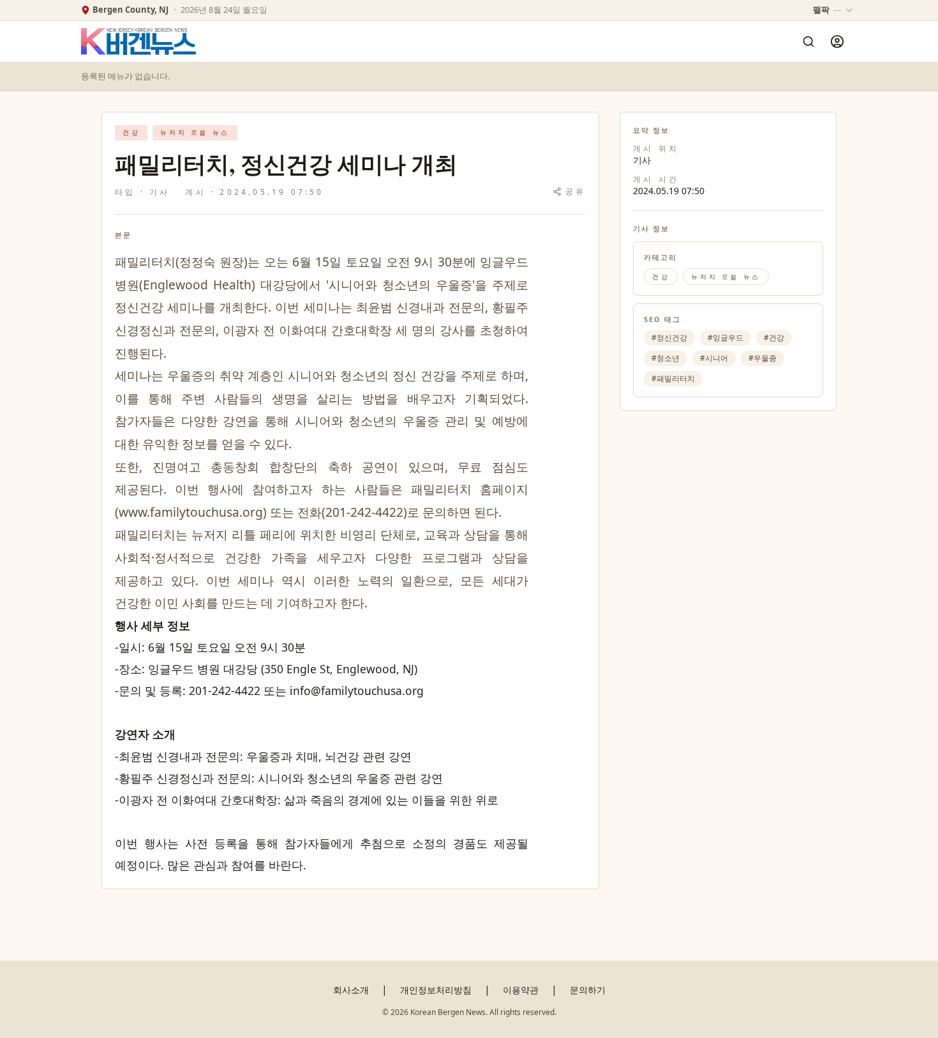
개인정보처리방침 (436, 990)
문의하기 (588, 990)
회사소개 (351, 990)
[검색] (808, 41)
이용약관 (521, 990)
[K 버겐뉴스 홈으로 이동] (138, 42)
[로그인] (837, 41)
